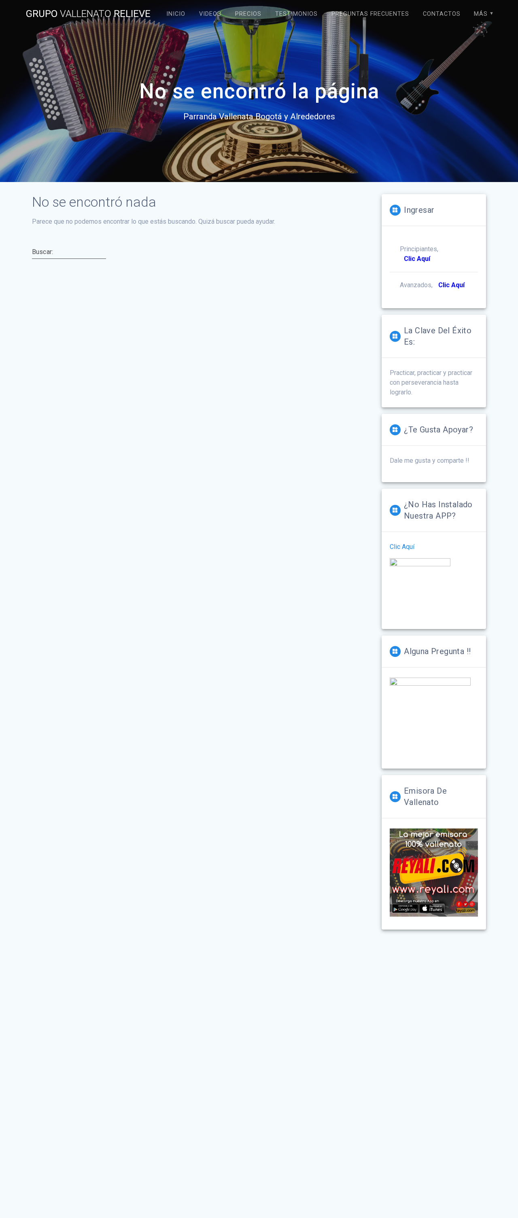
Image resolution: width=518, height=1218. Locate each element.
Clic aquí (451, 285)
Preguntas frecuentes (370, 14)
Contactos (442, 14)
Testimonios (296, 14)
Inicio (175, 14)
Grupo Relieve (88, 14)
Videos (210, 14)
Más (481, 14)
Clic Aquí (402, 547)
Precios (248, 14)
